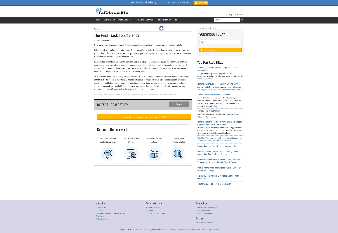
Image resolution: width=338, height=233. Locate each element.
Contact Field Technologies (206, 207)
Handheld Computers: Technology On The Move (217, 83)
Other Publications (203, 210)
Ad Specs (149, 210)
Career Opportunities (204, 213)
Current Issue (101, 207)
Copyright (122, 229)
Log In (232, 14)
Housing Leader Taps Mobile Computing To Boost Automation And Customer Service (218, 152)
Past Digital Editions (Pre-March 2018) (111, 213)
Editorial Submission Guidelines (158, 213)
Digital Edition (101, 210)
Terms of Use (165, 229)
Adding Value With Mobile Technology (213, 94)
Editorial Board (109, 20)
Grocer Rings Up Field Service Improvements (216, 146)
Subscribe (240, 14)
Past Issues (100, 216)
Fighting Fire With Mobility (208, 111)
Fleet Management (164, 20)
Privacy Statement (177, 229)
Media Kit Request (153, 207)
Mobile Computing (125, 20)
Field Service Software (144, 20)
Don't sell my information (210, 229)
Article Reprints (102, 219)
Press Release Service (204, 222)
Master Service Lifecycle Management (214, 184)
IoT (176, 20)
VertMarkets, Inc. (141, 229)
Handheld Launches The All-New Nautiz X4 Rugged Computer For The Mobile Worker (219, 123)
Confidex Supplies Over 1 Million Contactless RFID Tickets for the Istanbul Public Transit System (219, 160)
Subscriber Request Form (192, 229)
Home (98, 20)
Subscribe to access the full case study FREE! (144, 116)
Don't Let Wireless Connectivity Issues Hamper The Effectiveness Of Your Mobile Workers (219, 139)
